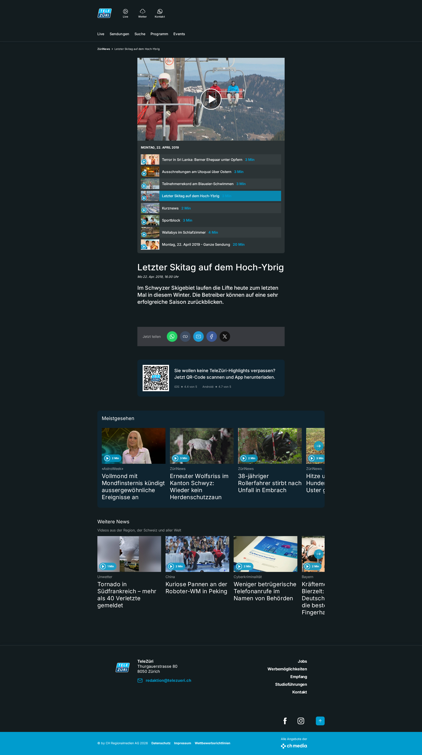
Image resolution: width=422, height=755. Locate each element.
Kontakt (299, 692)
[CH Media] (294, 745)
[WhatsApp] (172, 336)
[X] (225, 336)
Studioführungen (291, 684)
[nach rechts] (319, 446)
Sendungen (119, 34)
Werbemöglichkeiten (287, 669)
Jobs (302, 661)
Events (179, 34)
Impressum (182, 743)
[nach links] (103, 446)
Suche (140, 34)
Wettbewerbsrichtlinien (212, 743)
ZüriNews (103, 49)
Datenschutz (161, 743)
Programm (159, 34)
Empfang (298, 676)
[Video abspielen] (211, 99)
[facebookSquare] (285, 721)
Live (100, 34)
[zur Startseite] (105, 13)
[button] (185, 336)
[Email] (198, 336)
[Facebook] (211, 336)
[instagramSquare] (300, 721)
